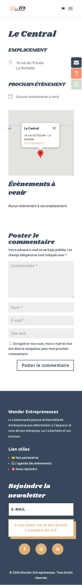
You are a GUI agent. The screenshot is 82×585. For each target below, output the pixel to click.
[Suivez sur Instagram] (41, 549)
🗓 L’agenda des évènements (31, 463)
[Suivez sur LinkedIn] (57, 549)
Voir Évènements (34, 143)
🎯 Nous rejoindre (24, 469)
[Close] (54, 128)
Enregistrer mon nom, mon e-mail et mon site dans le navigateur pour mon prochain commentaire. (40, 349)
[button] (40, 154)
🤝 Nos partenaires (24, 457)
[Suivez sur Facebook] (24, 549)
